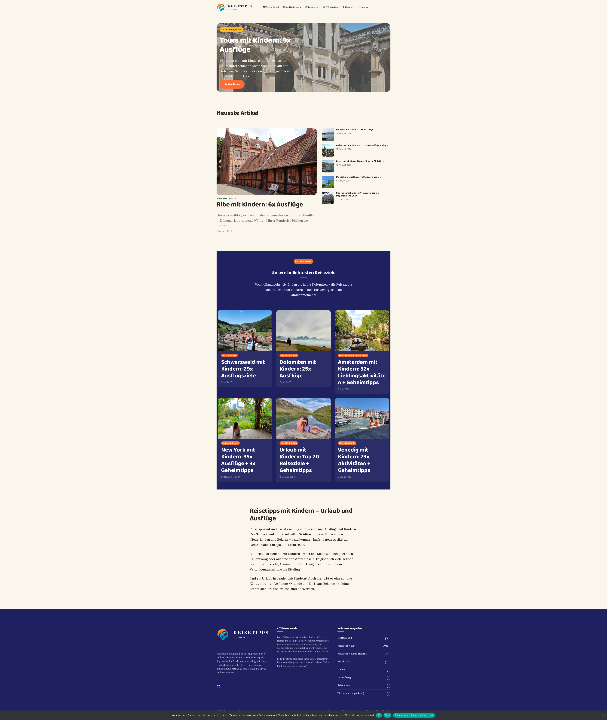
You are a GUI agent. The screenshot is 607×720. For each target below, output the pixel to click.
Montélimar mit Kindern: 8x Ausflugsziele (359, 177)
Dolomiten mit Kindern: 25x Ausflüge (297, 369)
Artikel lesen (234, 86)
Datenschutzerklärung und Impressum (414, 715)
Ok (378, 715)
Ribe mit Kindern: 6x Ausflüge (260, 205)
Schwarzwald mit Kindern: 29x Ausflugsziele (243, 369)
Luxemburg (344, 677)
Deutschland (229, 355)
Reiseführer (344, 685)
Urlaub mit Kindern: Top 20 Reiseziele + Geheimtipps (299, 460)
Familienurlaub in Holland (353, 355)
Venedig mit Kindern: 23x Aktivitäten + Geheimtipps (354, 460)
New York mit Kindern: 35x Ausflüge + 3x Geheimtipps (238, 460)
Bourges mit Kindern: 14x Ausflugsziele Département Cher (358, 194)
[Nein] (603, 715)
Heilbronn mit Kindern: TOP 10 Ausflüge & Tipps (362, 145)
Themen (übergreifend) (350, 693)
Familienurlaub (226, 198)
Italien (341, 669)
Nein (387, 715)
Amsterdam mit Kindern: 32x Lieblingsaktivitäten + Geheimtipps (362, 372)
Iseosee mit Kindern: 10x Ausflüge (355, 129)
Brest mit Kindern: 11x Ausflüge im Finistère (360, 161)
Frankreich (343, 661)
